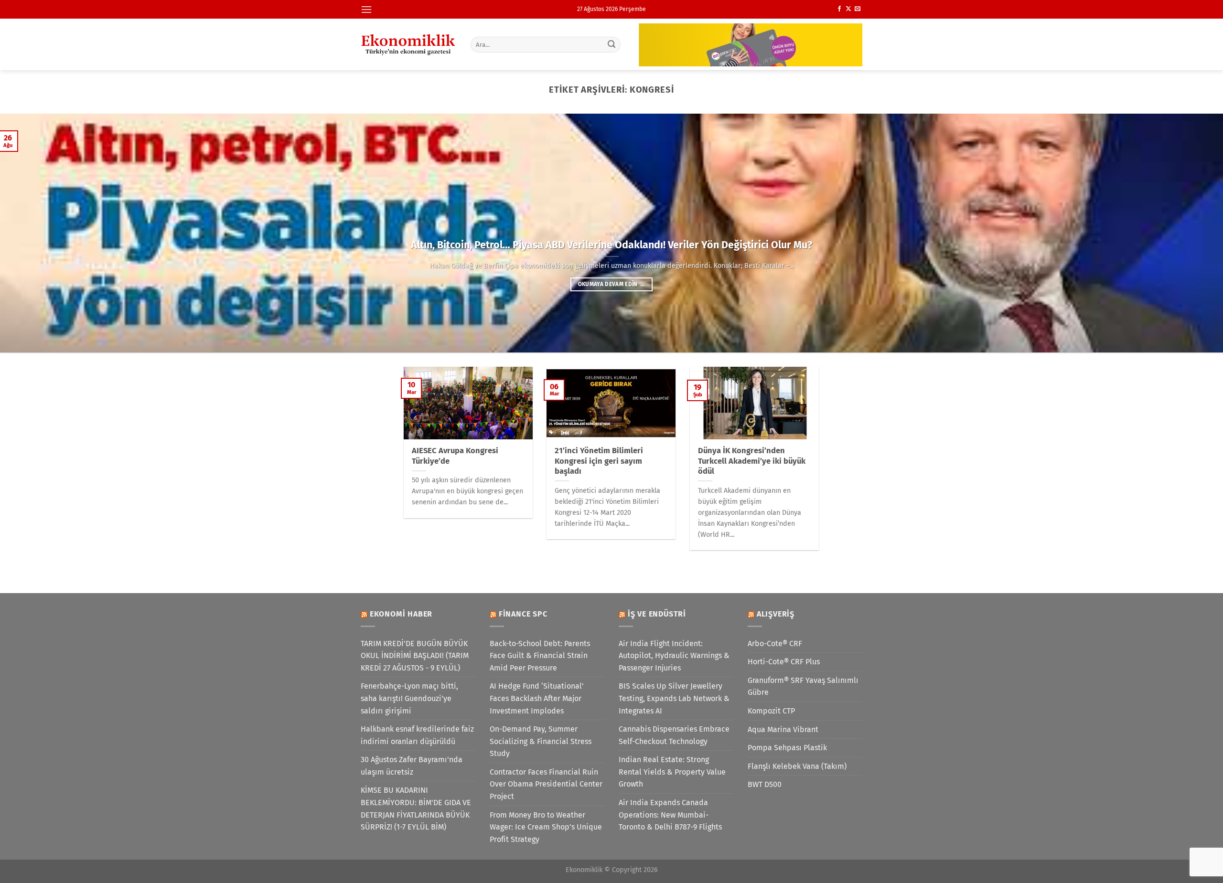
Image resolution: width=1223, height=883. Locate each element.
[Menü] (366, 9)
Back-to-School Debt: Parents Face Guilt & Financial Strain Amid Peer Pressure (540, 655)
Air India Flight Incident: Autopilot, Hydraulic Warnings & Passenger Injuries (674, 655)
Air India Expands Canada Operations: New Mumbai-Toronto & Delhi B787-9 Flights (670, 814)
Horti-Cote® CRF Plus (784, 661)
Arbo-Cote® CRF (775, 643)
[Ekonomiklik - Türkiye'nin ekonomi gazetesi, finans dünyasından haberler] (408, 44)
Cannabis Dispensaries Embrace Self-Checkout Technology (674, 735)
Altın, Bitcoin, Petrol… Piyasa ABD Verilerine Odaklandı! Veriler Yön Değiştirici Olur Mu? (611, 245)
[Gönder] (612, 44)
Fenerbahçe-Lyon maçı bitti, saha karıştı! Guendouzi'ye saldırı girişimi (409, 698)
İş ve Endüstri (657, 613)
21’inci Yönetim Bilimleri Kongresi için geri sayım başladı (599, 461)
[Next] (1186, 233)
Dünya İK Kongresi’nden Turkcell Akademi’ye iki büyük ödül (751, 461)
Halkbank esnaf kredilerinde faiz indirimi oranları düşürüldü (417, 735)
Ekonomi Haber (401, 613)
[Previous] (36, 233)
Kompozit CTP (771, 710)
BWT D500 (765, 784)
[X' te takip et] (848, 9)
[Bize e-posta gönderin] (857, 9)
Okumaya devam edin (611, 284)
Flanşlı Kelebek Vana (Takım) (797, 766)
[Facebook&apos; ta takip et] (839, 9)
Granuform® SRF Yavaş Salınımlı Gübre (803, 686)
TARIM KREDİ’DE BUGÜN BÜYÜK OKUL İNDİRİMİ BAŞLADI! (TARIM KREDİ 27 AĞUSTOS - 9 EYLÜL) (415, 655)
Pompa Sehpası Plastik (787, 747)
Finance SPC (523, 613)
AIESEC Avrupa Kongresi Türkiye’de (455, 456)
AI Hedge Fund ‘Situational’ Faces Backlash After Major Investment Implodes (537, 698)
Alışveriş (775, 613)
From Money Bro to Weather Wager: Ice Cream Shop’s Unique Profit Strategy (546, 827)
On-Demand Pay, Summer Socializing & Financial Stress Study (540, 741)
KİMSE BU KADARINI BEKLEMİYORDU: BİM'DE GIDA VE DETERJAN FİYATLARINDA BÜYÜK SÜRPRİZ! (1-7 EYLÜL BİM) (416, 808)
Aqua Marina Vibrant (783, 729)
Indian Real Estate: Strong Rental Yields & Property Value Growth (672, 771)
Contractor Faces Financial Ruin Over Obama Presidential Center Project (546, 784)
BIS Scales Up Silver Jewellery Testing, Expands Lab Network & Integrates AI (674, 698)
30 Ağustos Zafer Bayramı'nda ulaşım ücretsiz (411, 766)
